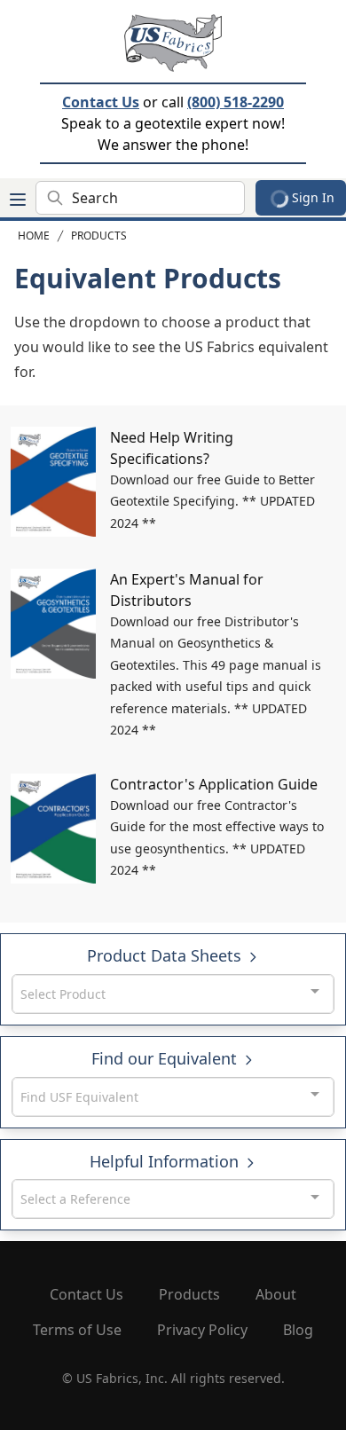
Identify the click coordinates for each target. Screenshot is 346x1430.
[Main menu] (17, 199)
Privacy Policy (202, 1330)
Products (99, 235)
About (276, 1294)
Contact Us (100, 102)
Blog (298, 1330)
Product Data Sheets (166, 955)
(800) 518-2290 (235, 102)
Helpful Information (166, 1161)
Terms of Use (77, 1330)
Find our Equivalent (166, 1058)
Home (34, 235)
